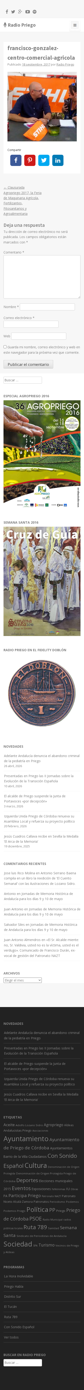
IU (68, 1188)
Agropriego (53, 1124)
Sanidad (53, 1228)
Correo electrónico (19, 318)
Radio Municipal (53, 1219)
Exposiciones (41, 1189)
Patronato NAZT (51, 1196)
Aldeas (69, 1125)
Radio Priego (22, 25)
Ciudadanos (37, 1156)
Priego (60, 1211)
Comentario (14, 252)
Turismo (46, 1245)
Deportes (27, 1180)
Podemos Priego (14, 1211)
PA (5, 1196)
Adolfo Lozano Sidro (29, 1125)
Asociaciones (40, 1130)
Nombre (11, 307)
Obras (74, 1189)
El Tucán (10, 1306)
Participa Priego (24, 1195)
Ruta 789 (35, 1227)
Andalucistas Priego (18, 1130)
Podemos (72, 1201)
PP (52, 1209)
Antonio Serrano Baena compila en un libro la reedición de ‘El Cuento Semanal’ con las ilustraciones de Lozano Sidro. (40, 878)
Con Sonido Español (19, 1327)
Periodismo (57, 1201)
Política (37, 1209)
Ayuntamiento (26, 1138)
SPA (35, 1245)
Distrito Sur (12, 1296)
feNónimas (58, 1189)
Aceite (9, 1124)
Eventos (21, 1188)
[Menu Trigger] (75, 26)
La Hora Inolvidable (18, 1276)
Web (7, 336)
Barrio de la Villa (16, 1156)
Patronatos (41, 1202)
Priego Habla (13, 1286)
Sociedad (18, 1243)
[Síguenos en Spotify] (33, 12)
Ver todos (11, 1337)
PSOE (35, 1218)
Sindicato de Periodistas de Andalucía (41, 1236)
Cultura (35, 1165)
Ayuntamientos (61, 1148)
